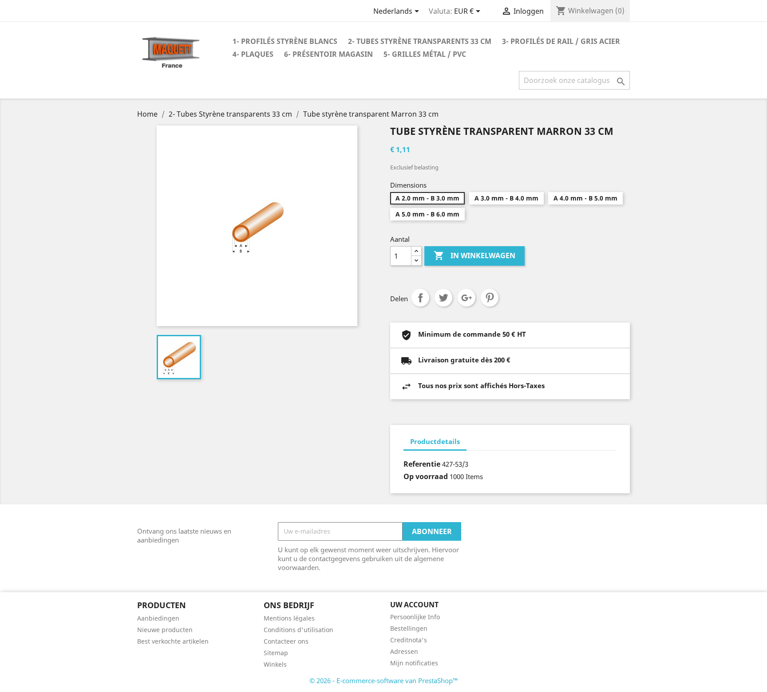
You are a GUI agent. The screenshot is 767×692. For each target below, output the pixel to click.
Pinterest (489, 298)
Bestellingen (408, 628)
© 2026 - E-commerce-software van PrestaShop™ (383, 680)
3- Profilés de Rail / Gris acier (561, 41)
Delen (420, 298)
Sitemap (276, 653)
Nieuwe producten (165, 629)
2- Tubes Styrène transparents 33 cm (419, 41)
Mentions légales (289, 618)
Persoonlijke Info (415, 617)
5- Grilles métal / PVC (425, 54)
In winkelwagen (474, 255)
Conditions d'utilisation (298, 629)
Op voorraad (425, 476)
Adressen (404, 651)
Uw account (414, 604)
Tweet (443, 298)
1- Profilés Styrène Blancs (285, 41)
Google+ (466, 298)
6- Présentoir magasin (328, 54)
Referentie (421, 464)
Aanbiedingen (158, 618)
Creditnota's (408, 640)
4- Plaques (253, 54)
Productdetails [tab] (435, 441)
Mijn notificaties (414, 663)
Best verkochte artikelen (173, 641)
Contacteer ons (286, 641)
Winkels (275, 664)
